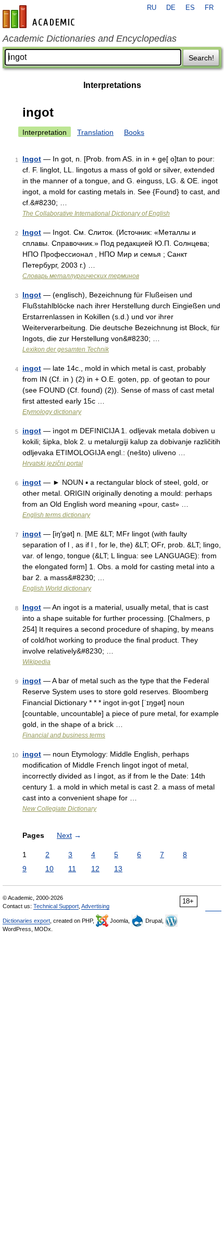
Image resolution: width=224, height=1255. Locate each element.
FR (209, 7)
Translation (95, 132)
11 (72, 868)
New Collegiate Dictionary (59, 808)
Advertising (95, 906)
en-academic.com (40, 16)
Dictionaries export (26, 921)
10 (49, 868)
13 (118, 868)
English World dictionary (56, 588)
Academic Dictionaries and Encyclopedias (90, 38)
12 (95, 868)
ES (190, 7)
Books (134, 132)
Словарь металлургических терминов (80, 276)
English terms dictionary (56, 515)
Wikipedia (36, 662)
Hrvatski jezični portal (52, 463)
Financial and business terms (63, 735)
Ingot (31, 159)
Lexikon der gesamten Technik (65, 349)
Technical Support (56, 906)
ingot (31, 368)
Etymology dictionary (51, 412)
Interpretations (112, 85)
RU (151, 7)
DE (171, 7)
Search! (201, 58)
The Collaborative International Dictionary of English (96, 213)
